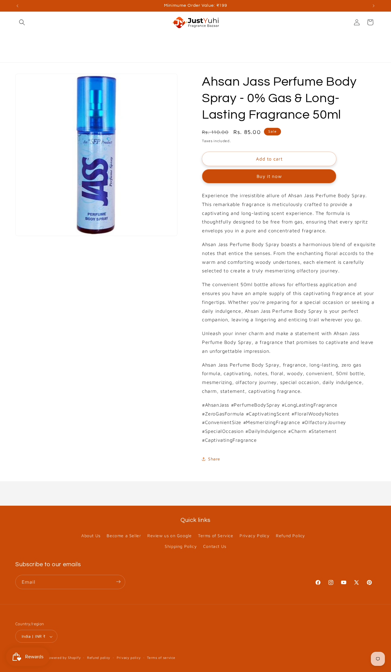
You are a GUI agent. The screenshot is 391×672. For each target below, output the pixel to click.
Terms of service (161, 657)
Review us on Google (169, 535)
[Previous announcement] (17, 6)
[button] (22, 22)
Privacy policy (129, 657)
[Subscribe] (118, 581)
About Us (90, 535)
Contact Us (214, 546)
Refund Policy (290, 535)
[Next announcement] (373, 6)
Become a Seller (124, 535)
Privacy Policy (254, 535)
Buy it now (269, 176)
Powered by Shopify (64, 658)
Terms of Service (215, 535)
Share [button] (214, 458)
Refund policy (98, 657)
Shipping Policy (181, 546)
